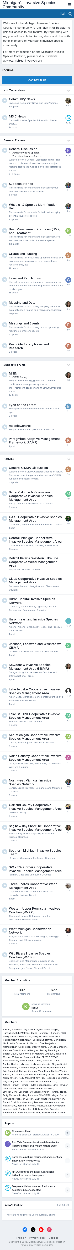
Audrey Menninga (49, 1050)
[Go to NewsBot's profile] (68, 118)
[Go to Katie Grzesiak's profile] (68, 185)
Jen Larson (27, 1098)
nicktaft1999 (9, 1105)
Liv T (5, 1043)
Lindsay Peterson (28, 1095)
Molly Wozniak (40, 1036)
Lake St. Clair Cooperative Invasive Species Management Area (34, 716)
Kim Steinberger (11, 1098)
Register (61, 27)
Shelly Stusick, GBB (13, 1036)
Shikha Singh (27, 1060)
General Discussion (23, 149)
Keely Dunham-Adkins (53, 1112)
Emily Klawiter (60, 1084)
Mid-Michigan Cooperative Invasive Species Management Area (35, 736)
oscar (28, 1036)
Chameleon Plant (21, 1131)
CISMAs (8, 459)
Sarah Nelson (35, 1109)
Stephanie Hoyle (27, 1067)
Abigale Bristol (59, 1064)
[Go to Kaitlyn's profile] (68, 231)
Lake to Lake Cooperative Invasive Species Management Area (34, 691)
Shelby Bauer (10, 1053)
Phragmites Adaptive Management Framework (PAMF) (34, 440)
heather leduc (58, 1067)
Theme (20, 1237)
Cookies (53, 1237)
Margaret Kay (32, 1077)
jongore (47, 1084)
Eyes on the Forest (22, 405)
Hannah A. (25, 1039)
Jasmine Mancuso (54, 1102)
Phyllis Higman (11, 1081)
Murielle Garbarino (58, 1046)
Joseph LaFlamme (42, 1039)
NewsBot (17, 1164)
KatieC (6, 1074)
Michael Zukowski (13, 1057)
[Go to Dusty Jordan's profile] (68, 519)
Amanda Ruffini (32, 1057)
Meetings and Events (24, 323)
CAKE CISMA (63, 1074)
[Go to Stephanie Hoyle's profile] (68, 255)
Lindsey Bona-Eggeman (16, 1091)
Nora (43, 1046)
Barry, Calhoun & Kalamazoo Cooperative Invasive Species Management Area (31, 495)
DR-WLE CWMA (50, 1057)
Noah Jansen (10, 1077)
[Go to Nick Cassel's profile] (68, 885)
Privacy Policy (37, 1237)
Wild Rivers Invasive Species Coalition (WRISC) (30, 955)
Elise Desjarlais (48, 1043)
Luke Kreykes (35, 1029)
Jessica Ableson (29, 1081)
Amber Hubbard (44, 1088)
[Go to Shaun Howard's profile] (68, 930)
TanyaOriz (8, 1033)
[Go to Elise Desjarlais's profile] (68, 406)
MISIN (13, 373)
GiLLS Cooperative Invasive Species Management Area (35, 580)
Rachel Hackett (11, 1064)
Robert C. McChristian (15, 1102)
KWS (63, 1033)
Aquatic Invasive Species (25, 152)
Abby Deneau (35, 1102)
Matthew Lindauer (44, 1053)
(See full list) (63, 1205)
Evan (20, 1088)
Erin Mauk (29, 1088)
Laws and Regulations (25, 278)
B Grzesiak (43, 1067)
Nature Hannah (11, 1084)
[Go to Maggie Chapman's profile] (68, 494)
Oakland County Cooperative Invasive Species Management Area (35, 806)
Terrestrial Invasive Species (27, 156)
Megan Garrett (59, 1095)
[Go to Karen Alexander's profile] (68, 440)
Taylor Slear (35, 1084)
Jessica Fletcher (26, 1105)
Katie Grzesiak (17, 1043)
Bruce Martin (51, 1071)
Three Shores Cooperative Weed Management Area (33, 886)
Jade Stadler (10, 1088)
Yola (40, 1071)
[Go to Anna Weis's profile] (68, 757)
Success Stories (21, 184)
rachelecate (43, 1064)
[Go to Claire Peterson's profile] (68, 304)
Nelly (21, 1077)
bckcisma (61, 1053)
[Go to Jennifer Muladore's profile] (68, 621)
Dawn (38, 1060)
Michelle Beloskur (21, 1134)
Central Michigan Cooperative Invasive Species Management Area (35, 539)
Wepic (62, 1071)
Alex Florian (24, 1046)
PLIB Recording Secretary (54, 1077)
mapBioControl (20, 426)
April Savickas (10, 1060)
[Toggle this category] (69, 90)
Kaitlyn (35, 1007)
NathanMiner (10, 1046)
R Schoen (54, 1033)
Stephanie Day (19, 1029)
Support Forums (14, 364)
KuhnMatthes (22, 1033)
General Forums (14, 140)
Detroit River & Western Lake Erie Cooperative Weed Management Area (33, 561)
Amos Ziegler (51, 1029)
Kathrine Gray (10, 1050)
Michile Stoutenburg (36, 1074)
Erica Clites (34, 1112)
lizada (63, 1091)
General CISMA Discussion (28, 468)
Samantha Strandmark (15, 1112)
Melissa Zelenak (28, 1071)
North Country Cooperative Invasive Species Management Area (35, 757)
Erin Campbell (10, 1071)
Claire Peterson (39, 1033)
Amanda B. (55, 1036)
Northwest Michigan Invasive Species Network (30, 782)
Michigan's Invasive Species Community (29, 4)
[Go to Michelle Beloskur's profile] (68, 736)
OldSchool (35, 1091)
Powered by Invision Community (37, 1245)
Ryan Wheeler (26, 1053)
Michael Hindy (28, 1064)
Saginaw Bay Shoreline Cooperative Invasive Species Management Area (35, 828)
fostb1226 (41, 1105)
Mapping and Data (22, 302)
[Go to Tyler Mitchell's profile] (68, 806)
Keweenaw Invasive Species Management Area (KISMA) (30, 666)
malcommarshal (47, 1081)
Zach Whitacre (43, 1098)
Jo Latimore (18, 1074)
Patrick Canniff (11, 1039)
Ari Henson (32, 1043)
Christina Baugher (28, 1050)
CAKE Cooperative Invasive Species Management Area (35, 519)
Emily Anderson (56, 1105)
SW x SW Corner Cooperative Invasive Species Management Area (35, 869)
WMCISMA (44, 1095)
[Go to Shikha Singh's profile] (68, 645)
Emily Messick (10, 1095)
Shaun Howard (50, 1091)
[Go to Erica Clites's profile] (68, 325)
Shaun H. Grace (51, 1060)
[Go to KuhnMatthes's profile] (68, 150)
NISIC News (17, 116)
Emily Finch (58, 1098)
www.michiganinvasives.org (24, 60)
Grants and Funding (23, 254)
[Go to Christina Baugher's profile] (68, 280)
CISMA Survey (20, 377)
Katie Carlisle (20, 1109)
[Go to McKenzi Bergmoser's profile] (68, 716)
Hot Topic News (14, 90)
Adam (51, 1074)
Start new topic (37, 79)
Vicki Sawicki (51, 1109)
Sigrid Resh (60, 1039)
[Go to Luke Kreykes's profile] (68, 101)
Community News (22, 99)
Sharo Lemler (10, 1067)
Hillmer (24, 1084)
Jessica (7, 1109)
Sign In (46, 27)
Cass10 (36, 1046)
